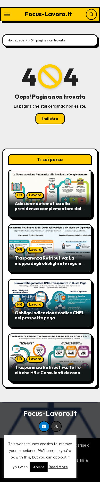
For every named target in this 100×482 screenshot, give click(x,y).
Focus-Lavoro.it (48, 14)
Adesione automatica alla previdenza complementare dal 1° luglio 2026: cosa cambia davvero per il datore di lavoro (48, 211)
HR (19, 195)
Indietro (50, 119)
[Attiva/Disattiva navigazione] (7, 14)
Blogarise (77, 445)
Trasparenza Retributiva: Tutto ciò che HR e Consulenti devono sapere (48, 372)
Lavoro (35, 195)
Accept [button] (38, 467)
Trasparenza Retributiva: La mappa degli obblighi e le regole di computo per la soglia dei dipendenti (48, 266)
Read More (58, 467)
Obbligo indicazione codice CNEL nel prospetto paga (49, 315)
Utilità (82, 460)
